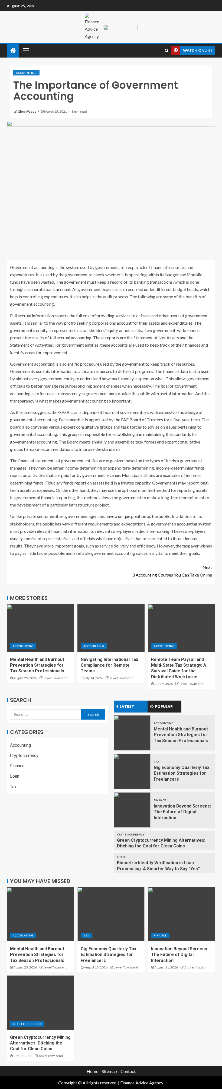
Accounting (26, 72)
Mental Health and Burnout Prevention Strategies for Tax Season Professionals (37, 665)
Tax (13, 786)
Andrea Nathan (195, 967)
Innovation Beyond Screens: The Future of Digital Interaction (182, 811)
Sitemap (109, 1071)
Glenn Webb (27, 111)
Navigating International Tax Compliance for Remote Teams (109, 665)
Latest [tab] (127, 706)
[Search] (166, 50)
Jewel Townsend (55, 678)
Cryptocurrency (24, 755)
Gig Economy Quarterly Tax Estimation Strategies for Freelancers (181, 773)
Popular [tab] (164, 706)
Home (92, 1071)
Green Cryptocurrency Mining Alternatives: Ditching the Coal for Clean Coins (40, 1043)
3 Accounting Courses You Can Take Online (172, 571)
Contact (128, 1071)
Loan (14, 776)
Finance (17, 765)
